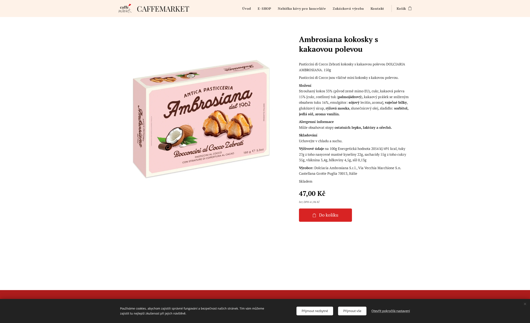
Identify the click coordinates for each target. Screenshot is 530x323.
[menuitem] (247, 8)
